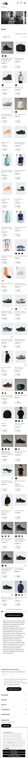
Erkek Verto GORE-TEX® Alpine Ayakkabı (20, 452)
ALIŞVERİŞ (4, 695)
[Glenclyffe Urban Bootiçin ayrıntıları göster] (7, 77)
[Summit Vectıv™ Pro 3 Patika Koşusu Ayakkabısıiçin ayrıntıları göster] (21, 273)
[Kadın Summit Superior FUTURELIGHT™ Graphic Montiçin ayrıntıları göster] (7, 160)
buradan (11, 684)
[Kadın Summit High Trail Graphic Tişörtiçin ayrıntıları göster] (21, 160)
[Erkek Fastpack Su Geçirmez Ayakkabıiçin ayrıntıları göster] (21, 357)
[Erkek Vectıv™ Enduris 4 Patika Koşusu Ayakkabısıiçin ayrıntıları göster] (21, 301)
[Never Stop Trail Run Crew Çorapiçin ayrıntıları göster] (7, 273)
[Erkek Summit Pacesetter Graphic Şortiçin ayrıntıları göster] (7, 245)
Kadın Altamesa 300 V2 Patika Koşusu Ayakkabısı (7, 115)
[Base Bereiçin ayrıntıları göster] (7, 413)
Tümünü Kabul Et (14, 750)
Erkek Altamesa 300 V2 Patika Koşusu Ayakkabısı (7, 312)
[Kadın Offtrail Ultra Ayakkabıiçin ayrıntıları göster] (7, 132)
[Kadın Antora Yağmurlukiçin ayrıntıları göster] (21, 104)
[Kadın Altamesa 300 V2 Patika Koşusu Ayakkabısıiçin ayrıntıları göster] (7, 104)
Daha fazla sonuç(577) (14, 615)
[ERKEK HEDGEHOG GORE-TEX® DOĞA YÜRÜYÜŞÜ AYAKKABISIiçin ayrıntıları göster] (7, 441)
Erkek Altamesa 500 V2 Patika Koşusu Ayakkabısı (7, 340)
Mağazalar (6, 725)
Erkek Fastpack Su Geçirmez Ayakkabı (19, 368)
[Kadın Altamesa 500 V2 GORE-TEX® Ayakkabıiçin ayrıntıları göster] (21, 132)
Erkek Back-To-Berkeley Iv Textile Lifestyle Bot (7, 539)
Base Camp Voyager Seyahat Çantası (19, 59)
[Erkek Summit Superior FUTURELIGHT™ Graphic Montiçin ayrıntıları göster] (7, 216)
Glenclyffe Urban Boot (6, 87)
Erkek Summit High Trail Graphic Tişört (20, 228)
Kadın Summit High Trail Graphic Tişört (20, 171)
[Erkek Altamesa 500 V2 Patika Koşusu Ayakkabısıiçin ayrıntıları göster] (7, 329)
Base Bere (3, 423)
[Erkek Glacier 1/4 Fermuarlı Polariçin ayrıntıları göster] (21, 587)
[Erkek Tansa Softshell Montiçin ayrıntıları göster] (7, 357)
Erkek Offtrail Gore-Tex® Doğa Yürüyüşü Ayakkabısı (7, 396)
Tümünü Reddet (14, 753)
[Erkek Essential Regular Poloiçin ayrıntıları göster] (21, 470)
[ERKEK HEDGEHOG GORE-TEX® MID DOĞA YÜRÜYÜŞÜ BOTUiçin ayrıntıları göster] (21, 528)
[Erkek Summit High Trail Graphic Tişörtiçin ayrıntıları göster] (21, 216)
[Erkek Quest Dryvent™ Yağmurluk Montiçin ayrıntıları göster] (7, 500)
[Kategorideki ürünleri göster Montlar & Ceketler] (12, 12)
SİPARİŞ (3, 700)
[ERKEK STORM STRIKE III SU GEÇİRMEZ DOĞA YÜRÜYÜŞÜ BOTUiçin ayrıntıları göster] (7, 48)
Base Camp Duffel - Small (20, 256)
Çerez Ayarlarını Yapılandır (14, 755)
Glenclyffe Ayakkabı (19, 510)
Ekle (5, 66)
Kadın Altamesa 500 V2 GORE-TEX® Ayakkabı (20, 143)
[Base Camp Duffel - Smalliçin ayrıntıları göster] (21, 245)
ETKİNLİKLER (5, 714)
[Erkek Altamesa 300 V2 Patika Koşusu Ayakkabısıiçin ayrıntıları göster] (7, 301)
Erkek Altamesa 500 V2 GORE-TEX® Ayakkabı (20, 340)
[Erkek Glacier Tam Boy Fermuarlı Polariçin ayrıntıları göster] (21, 413)
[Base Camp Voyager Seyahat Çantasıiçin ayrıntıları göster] (21, 48)
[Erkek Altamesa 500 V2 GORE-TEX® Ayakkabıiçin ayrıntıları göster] (21, 329)
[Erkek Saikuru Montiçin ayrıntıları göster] (21, 77)
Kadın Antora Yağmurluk (20, 114)
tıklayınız (7, 748)
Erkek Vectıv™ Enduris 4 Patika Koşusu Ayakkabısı (20, 312)
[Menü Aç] (24, 3)
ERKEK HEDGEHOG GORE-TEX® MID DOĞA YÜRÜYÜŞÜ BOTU (20, 540)
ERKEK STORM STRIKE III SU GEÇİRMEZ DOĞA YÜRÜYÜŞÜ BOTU (7, 60)
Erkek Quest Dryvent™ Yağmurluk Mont (6, 511)
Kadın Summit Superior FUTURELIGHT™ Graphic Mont (7, 172)
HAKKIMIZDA (5, 709)
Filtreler (5, 37)
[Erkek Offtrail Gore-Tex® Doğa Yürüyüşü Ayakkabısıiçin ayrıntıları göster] (7, 385)
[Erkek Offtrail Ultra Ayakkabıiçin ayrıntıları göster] (7, 188)
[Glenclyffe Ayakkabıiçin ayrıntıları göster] (21, 500)
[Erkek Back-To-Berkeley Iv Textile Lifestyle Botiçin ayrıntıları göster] (7, 528)
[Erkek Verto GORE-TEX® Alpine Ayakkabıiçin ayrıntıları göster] (21, 441)
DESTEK (3, 705)
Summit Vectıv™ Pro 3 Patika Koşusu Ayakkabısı (20, 284)
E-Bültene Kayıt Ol (14, 689)
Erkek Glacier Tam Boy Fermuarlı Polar (20, 424)
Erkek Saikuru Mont (19, 87)
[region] (14, 742)
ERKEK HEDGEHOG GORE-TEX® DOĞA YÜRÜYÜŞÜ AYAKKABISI (7, 453)
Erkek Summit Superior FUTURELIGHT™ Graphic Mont (7, 228)
